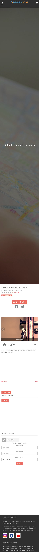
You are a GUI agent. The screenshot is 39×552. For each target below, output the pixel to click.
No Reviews (15, 292)
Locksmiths (10, 440)
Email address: (19, 457)
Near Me (5, 400)
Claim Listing (6, 392)
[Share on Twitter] (22, 307)
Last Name (19, 451)
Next (36, 381)
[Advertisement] (16, 419)
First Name (19, 445)
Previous (4, 381)
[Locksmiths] (4, 440)
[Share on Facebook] (16, 307)
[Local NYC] (19, 2)
